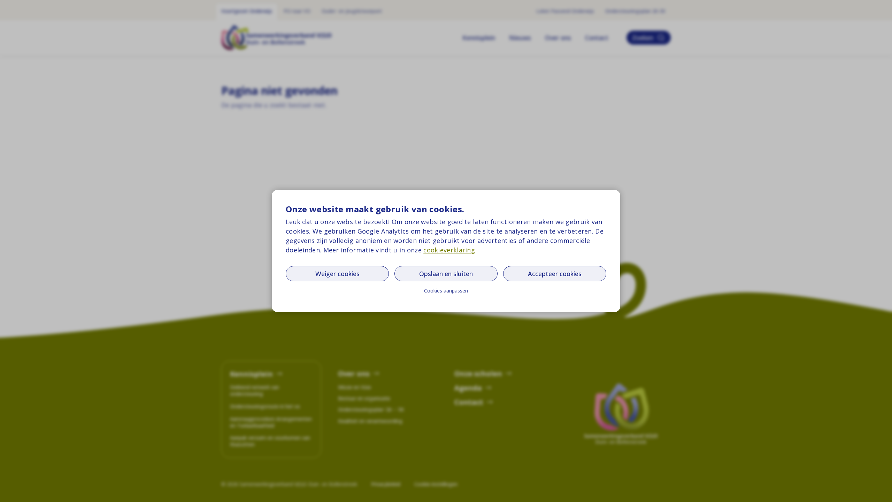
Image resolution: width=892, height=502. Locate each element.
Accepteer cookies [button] (555, 273)
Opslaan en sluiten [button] (446, 273)
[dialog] (446, 251)
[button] (446, 291)
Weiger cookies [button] (337, 273)
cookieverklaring (449, 250)
